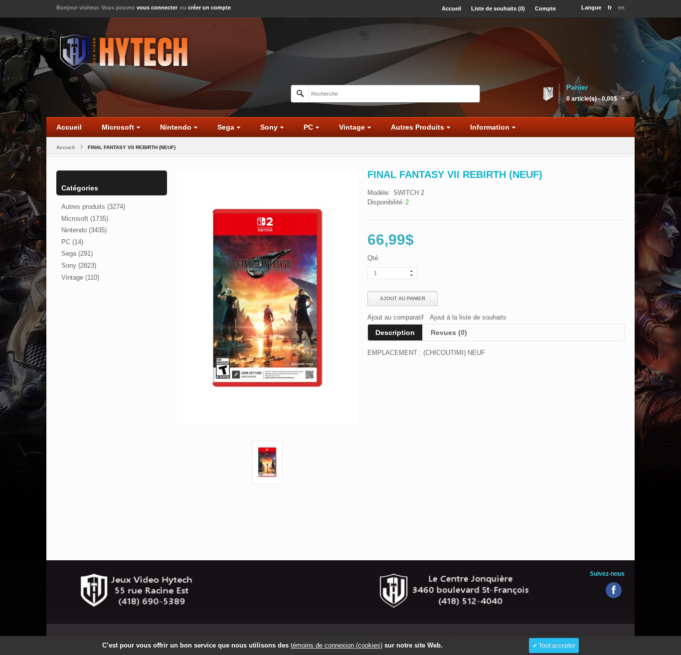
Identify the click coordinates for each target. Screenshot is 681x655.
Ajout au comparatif (395, 317)
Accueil (65, 147)
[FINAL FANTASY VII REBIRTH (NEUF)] (267, 462)
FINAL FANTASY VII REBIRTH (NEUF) (131, 147)
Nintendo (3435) (84, 230)
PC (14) (72, 242)
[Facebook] (614, 590)
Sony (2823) (78, 265)
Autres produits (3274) (93, 206)
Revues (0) (449, 332)
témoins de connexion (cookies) (336, 645)
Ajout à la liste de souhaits (468, 317)
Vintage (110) (80, 277)
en (621, 7)
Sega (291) (77, 253)
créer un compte (209, 7)
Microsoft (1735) (84, 218)
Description (395, 332)
